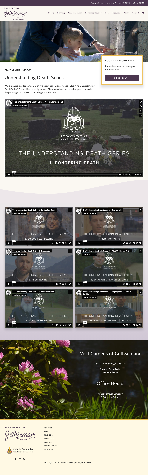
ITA (119, 3)
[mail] (20, 459)
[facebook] (16, 459)
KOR (124, 3)
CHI (138, 3)
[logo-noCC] (20, 427)
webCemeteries (67, 462)
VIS (128, 3)
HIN (143, 3)
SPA (114, 3)
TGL (133, 3)
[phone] (24, 459)
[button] (143, 13)
